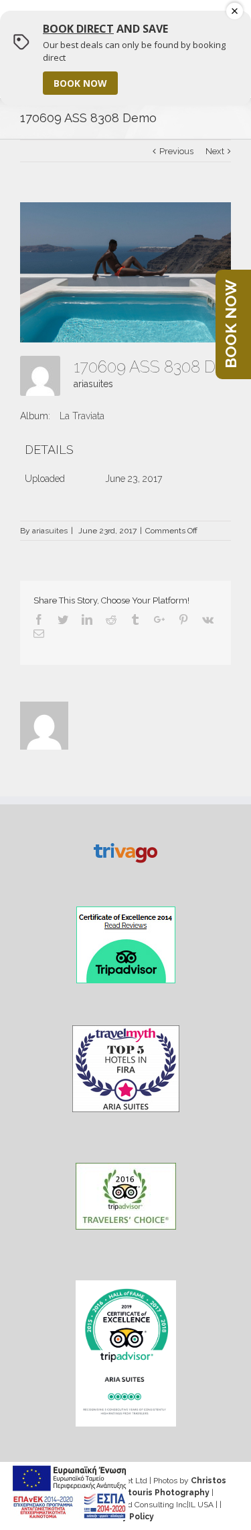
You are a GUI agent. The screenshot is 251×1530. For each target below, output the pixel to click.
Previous (176, 151)
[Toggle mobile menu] (219, 24)
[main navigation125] (69, 1491)
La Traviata (82, 416)
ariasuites (93, 383)
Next (214, 151)
